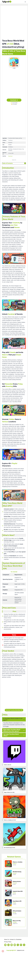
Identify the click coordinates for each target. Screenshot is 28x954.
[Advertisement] (14, 22)
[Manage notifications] (3, 951)
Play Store (10, 156)
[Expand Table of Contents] (25, 163)
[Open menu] (25, 2)
